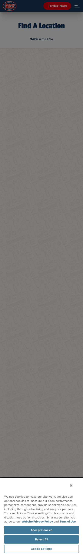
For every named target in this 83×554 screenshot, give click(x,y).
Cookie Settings (41, 548)
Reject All (41, 539)
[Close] (71, 485)
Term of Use (68, 521)
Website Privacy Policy (37, 521)
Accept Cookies (41, 530)
